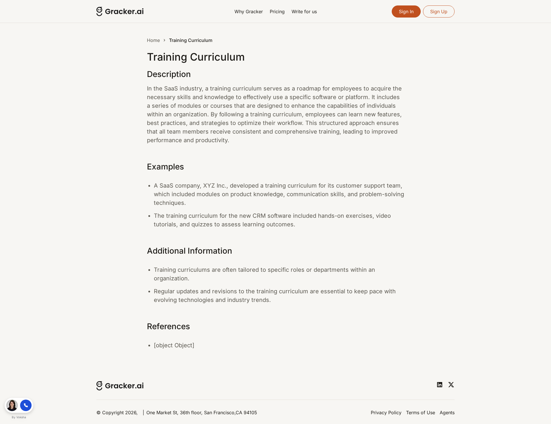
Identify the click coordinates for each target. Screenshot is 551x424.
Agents (447, 412)
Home (153, 40)
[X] (451, 384)
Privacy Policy (386, 412)
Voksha (21, 417)
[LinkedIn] (439, 384)
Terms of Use (420, 412)
